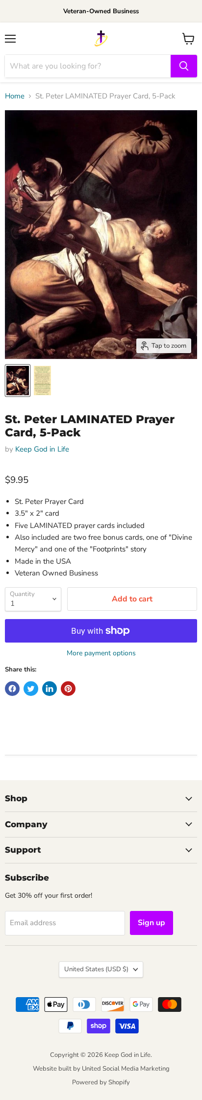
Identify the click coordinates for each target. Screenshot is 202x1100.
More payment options (101, 653)
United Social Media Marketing (126, 1068)
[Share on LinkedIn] (49, 688)
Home (15, 96)
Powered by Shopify (101, 1082)
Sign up (151, 922)
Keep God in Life (42, 449)
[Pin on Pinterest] (68, 688)
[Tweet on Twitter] (31, 688)
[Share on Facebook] (12, 688)
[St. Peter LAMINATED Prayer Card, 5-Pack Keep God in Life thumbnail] (17, 380)
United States (96, 969)
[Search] (184, 66)
